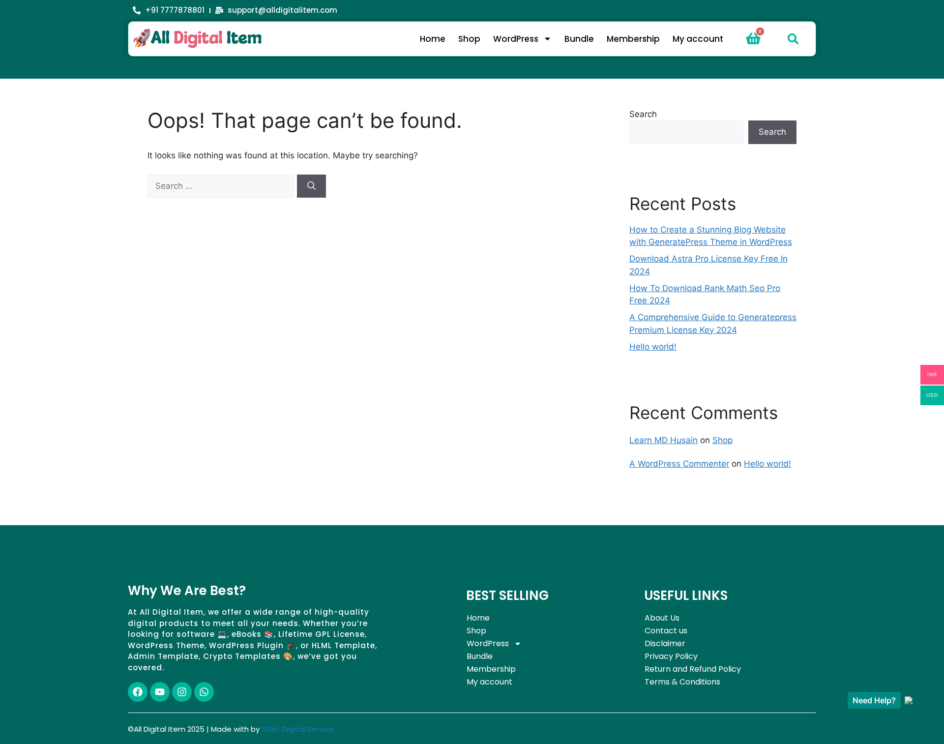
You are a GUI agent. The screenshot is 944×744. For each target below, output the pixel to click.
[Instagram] (182, 692)
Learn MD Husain (663, 440)
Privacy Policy (671, 656)
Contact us (666, 630)
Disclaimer (665, 643)
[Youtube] (160, 692)
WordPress (515, 39)
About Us (662, 618)
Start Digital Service (297, 729)
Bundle (579, 39)
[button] (793, 39)
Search (643, 114)
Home (432, 39)
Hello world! (653, 347)
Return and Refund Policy (693, 669)
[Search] (311, 186)
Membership (633, 39)
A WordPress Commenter (679, 464)
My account (698, 39)
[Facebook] (138, 692)
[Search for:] (222, 186)
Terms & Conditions (682, 681)
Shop (469, 39)
